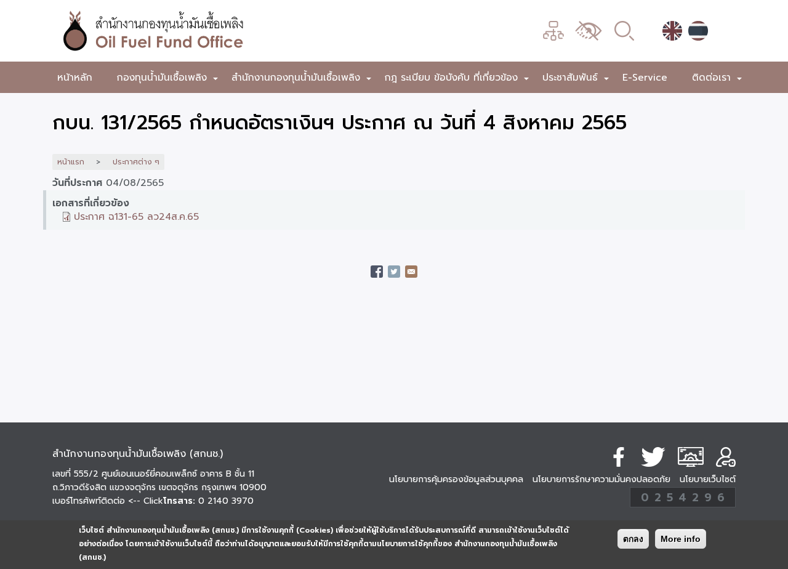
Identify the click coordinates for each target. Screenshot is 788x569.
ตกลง (633, 539)
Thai (698, 31)
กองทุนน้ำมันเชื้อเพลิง (168, 79)
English (672, 31)
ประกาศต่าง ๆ (136, 161)
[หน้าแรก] (218, 30)
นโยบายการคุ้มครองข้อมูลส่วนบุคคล (456, 479)
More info (681, 539)
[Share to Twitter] (394, 271)
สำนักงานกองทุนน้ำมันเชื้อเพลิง (301, 79)
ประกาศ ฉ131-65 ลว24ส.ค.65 (136, 216)
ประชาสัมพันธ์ (576, 79)
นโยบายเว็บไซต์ (708, 479)
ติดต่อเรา (717, 79)
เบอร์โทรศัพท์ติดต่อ (107, 500)
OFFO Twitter (653, 457)
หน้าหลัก (74, 77)
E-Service (644, 77)
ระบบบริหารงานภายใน (691, 457)
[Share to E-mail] (411, 271)
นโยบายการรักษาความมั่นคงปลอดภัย (601, 479)
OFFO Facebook (619, 457)
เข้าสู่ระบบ (726, 457)
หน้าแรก (70, 161)
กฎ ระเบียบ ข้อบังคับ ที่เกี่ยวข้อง (457, 79)
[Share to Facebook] (377, 271)
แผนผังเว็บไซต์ (553, 31)
